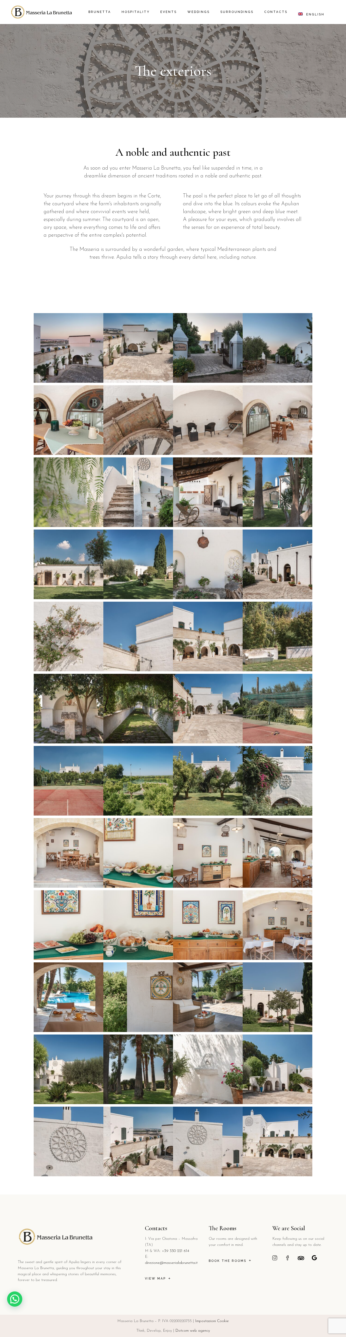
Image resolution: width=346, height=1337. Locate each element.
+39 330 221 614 (175, 1251)
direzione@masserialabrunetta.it (171, 1263)
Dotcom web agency (192, 1331)
